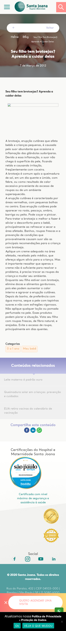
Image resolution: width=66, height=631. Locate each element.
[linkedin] (33, 432)
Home (15, 37)
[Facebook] (27, 432)
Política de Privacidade (46, 616)
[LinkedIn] (52, 559)
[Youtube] (39, 559)
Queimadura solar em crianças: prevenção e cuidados (32, 394)
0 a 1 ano (13, 348)
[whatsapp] (39, 432)
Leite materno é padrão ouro (23, 379)
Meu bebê (29, 348)
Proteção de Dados (33, 620)
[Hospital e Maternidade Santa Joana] (35, 7)
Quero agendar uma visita (35, 602)
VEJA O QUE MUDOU (38, 625)
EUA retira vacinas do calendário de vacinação (28, 410)
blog (26, 37)
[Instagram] (26, 559)
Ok (17, 625)
